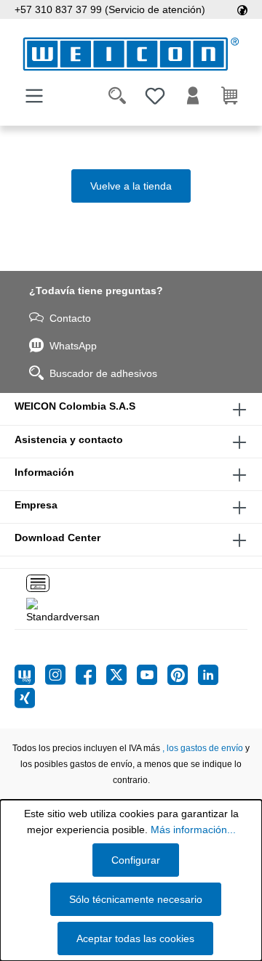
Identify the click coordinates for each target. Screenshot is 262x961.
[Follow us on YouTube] (152, 675)
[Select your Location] (242, 9)
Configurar (135, 860)
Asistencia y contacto (69, 439)
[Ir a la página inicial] (131, 54)
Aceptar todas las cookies (135, 938)
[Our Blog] (30, 675)
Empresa (36, 505)
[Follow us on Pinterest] (182, 675)
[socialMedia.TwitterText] (121, 675)
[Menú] (34, 96)
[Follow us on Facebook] (91, 675)
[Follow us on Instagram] (60, 675)
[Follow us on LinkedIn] (208, 675)
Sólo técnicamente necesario (135, 899)
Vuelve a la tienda (131, 186)
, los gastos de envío (202, 748)
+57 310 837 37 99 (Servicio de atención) (110, 9)
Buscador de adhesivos (103, 373)
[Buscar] (117, 96)
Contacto (70, 318)
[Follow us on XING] (25, 698)
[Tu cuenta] (193, 96)
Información (44, 472)
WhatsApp (73, 346)
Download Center (57, 537)
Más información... (193, 829)
